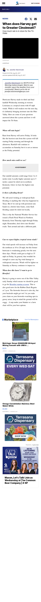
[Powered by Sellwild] (35, 445)
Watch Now (35, 3)
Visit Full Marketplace (31, 319)
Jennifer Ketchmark (17, 70)
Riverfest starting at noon (19, 284)
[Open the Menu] (3, 3)
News (5, 19)
